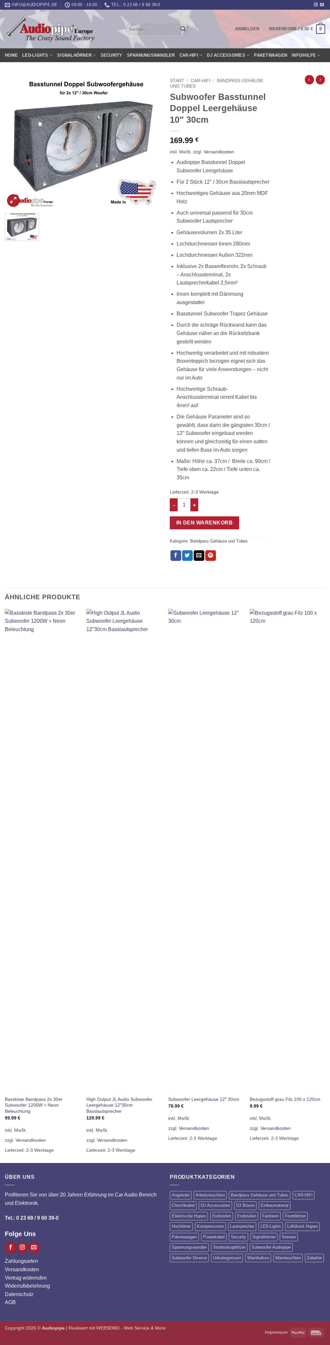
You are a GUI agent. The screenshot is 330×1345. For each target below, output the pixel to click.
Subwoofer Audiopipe (271, 1247)
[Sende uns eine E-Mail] (322, 5)
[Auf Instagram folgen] (316, 5)
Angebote (180, 1195)
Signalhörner (74, 55)
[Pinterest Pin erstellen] (210, 555)
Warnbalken (258, 1257)
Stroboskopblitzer (229, 1247)
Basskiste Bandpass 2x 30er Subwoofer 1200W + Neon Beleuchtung (34, 1105)
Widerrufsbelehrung (27, 1286)
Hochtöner (181, 1226)
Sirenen (289, 1237)
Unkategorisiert (227, 1257)
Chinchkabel (183, 1205)
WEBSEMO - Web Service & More (131, 1328)
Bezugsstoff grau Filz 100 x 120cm (285, 1099)
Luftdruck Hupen (302, 1226)
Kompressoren (210, 1226)
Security (111, 55)
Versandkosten (219, 151)
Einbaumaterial (274, 1205)
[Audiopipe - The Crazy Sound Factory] (50, 29)
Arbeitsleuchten (210, 1195)
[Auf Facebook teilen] (175, 555)
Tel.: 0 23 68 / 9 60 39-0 (32, 1218)
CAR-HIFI (189, 55)
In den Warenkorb (204, 522)
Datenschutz (19, 1294)
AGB (10, 1302)
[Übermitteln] (183, 29)
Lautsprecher (242, 1226)
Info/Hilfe (304, 55)
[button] (247, 29)
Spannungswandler (151, 55)
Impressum (276, 1332)
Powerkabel (214, 1237)
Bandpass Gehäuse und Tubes (219, 541)
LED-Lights (35, 55)
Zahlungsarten (21, 1261)
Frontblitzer (295, 1216)
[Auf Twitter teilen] (187, 555)
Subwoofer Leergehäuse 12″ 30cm (203, 1099)
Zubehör (314, 1257)
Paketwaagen (270, 55)
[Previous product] (320, 79)
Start (177, 80)
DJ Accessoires (226, 55)
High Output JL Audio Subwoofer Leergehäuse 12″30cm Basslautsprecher (119, 1105)
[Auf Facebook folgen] (10, 1247)
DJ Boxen (245, 1205)
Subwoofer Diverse (189, 1257)
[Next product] (309, 79)
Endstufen (221, 1216)
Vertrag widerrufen (26, 1278)
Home (11, 55)
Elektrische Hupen (189, 1216)
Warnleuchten (288, 1257)
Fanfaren (270, 1216)
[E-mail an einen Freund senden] (199, 555)
